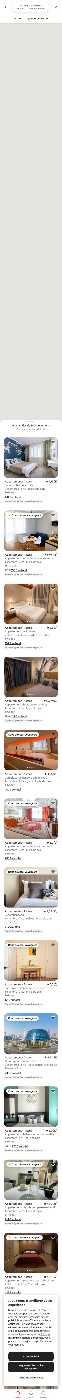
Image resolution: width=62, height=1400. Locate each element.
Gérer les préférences (31, 1377)
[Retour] (6, 7)
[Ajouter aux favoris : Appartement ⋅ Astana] (53, 442)
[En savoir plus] (44, 429)
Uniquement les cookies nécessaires (31, 1367)
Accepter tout (31, 1356)
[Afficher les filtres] (55, 7)
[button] (13, 497)
